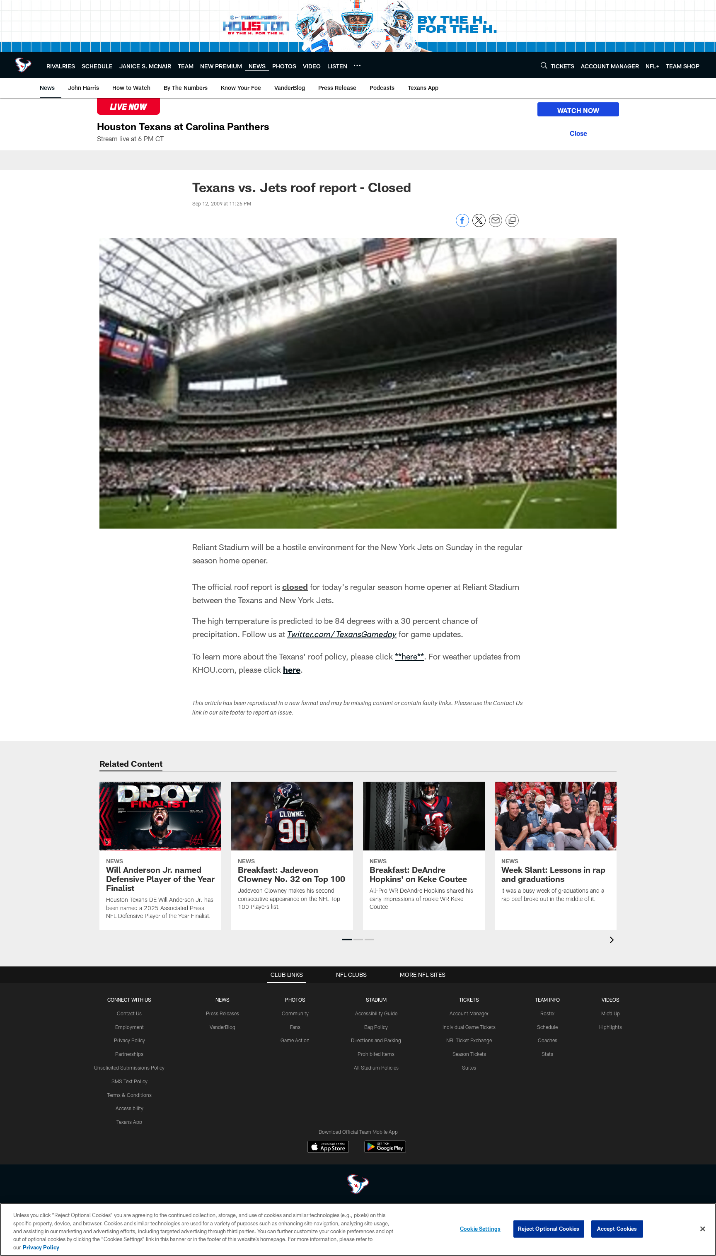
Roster (547, 1013)
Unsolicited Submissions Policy (129, 1067)
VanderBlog (222, 1027)
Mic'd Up (610, 1013)
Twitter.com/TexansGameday (342, 635)
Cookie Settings (480, 1228)
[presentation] (613, 941)
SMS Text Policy (129, 1081)
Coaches (547, 1040)
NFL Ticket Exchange (469, 1040)
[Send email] (495, 224)
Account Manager (469, 1013)
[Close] (578, 132)
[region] (358, 1229)
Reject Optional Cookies (549, 1228)
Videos (610, 999)
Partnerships (129, 1054)
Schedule (547, 1027)
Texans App (129, 1122)
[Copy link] (512, 221)
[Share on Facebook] (462, 224)
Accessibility (129, 1108)
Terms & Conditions (129, 1095)
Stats (547, 1054)
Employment (129, 1027)
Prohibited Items (376, 1054)
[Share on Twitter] (479, 224)
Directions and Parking (376, 1040)
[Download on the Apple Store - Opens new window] (328, 1148)
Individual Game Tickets (469, 1027)
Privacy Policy (129, 1040)
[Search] (544, 65)
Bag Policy (376, 1027)
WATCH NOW (578, 110)
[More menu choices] (357, 65)
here (291, 669)
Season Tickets (469, 1054)
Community (295, 1013)
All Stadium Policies (376, 1067)
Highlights (610, 1027)
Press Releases (222, 1013)
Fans (295, 1027)
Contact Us (129, 1013)
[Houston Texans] (358, 1185)
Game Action (295, 1040)
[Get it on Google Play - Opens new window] (385, 1151)
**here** (409, 656)
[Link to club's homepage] (23, 65)
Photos (295, 999)
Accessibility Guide (376, 1013)
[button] (347, 939)
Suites (469, 1067)
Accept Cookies (617, 1228)
